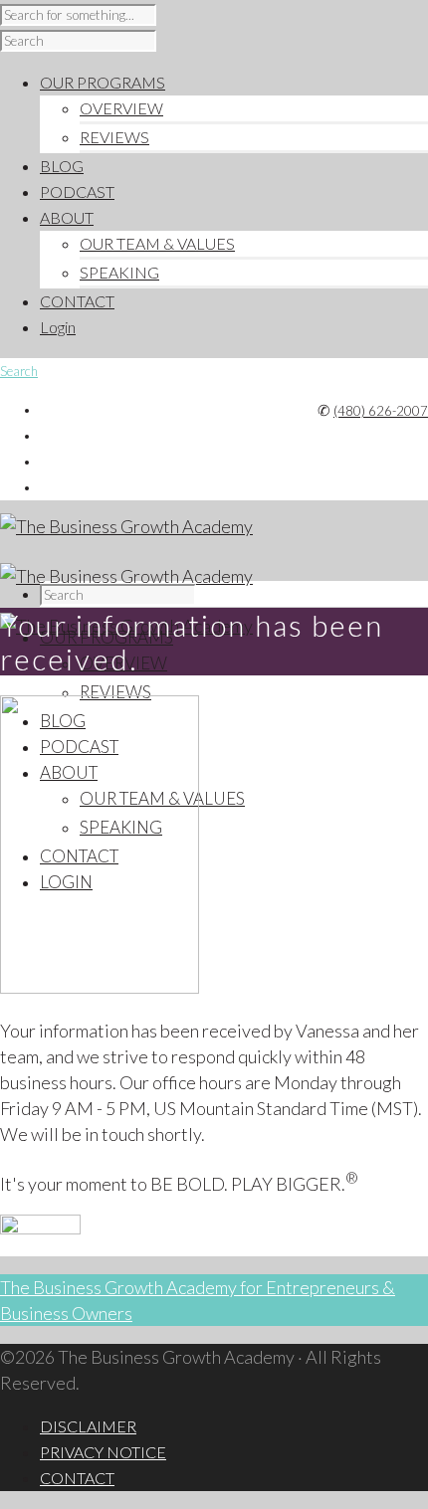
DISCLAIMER (88, 1425)
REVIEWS (114, 136)
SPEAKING (119, 272)
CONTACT (77, 1477)
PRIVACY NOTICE (103, 1451)
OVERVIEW (121, 107)
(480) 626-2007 (380, 411)
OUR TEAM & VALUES (157, 243)
